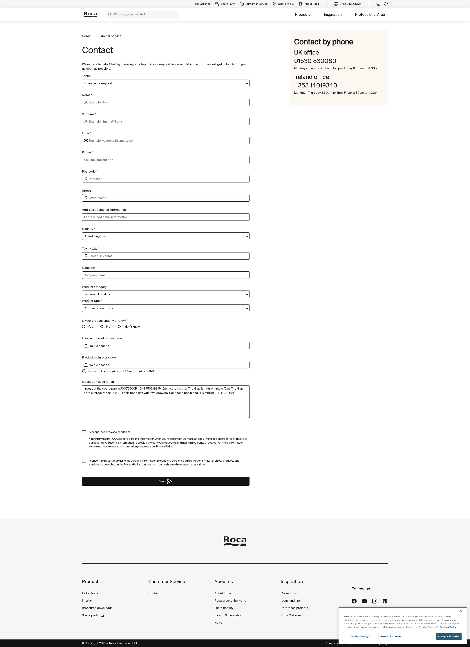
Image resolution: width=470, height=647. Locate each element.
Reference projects (294, 608)
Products (303, 14)
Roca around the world (230, 600)
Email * (86, 133)
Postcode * (89, 171)
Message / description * (99, 381)
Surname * (89, 114)
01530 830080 (315, 61)
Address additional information (104, 209)
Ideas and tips (291, 600)
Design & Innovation (228, 615)
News (218, 622)
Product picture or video (99, 357)
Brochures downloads (97, 608)
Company (88, 267)
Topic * (86, 76)
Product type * (92, 300)
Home (86, 36)
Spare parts (90, 615)
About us (223, 581)
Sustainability (223, 608)
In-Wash (87, 600)
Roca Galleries (291, 615)
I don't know (132, 326)
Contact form (157, 593)
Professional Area (370, 14)
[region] (403, 625)
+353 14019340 (315, 85)
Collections (90, 593)
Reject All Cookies (391, 636)
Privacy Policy (334, 643)
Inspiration (333, 14)
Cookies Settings (360, 636)
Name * (87, 95)
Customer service (108, 36)
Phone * (87, 152)
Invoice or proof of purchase (102, 338)
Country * (88, 228)
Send (162, 481)
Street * (87, 190)
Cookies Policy (448, 627)
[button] (110, 14)
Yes (90, 326)
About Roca (222, 593)
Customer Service (166, 581)
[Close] (461, 611)
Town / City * (90, 248)
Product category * (95, 286)
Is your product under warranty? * (105, 320)
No (108, 326)
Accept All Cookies (449, 636)
